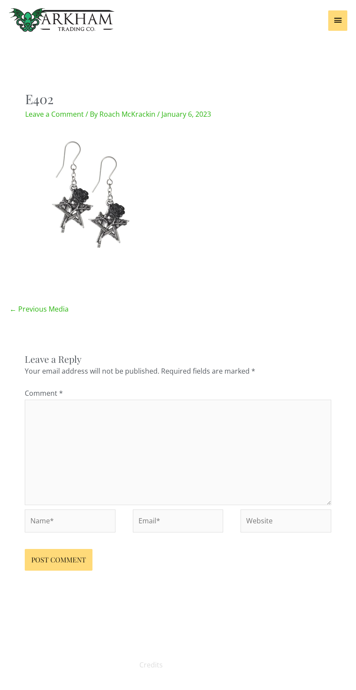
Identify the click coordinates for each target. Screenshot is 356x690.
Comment (44, 393)
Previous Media (39, 309)
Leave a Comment (54, 114)
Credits (151, 665)
